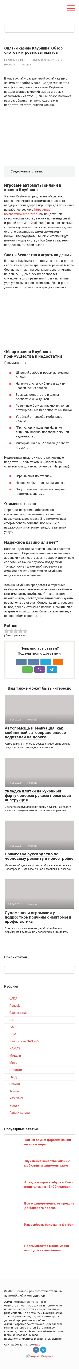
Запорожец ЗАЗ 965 (24, 1041)
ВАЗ (12, 1020)
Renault (14, 1006)
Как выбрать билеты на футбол (49, 1225)
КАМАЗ (14, 1048)
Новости (9, 64)
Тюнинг (14, 1091)
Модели (15, 1055)
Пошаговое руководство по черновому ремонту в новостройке (39, 856)
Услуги (14, 1105)
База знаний (18, 1013)
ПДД (13, 1077)
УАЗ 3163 (16, 1098)
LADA (13, 998)
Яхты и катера (19, 1113)
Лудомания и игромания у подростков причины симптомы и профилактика (38, 917)
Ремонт (14, 1084)
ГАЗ (12, 1027)
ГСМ (12, 1034)
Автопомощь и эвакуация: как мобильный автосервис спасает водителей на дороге (36, 732)
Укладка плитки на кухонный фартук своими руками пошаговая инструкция (38, 795)
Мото (13, 1063)
